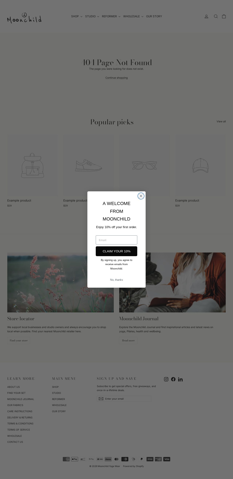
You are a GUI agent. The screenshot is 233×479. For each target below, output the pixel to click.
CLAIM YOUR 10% (117, 251)
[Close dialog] (141, 196)
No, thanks (116, 279)
